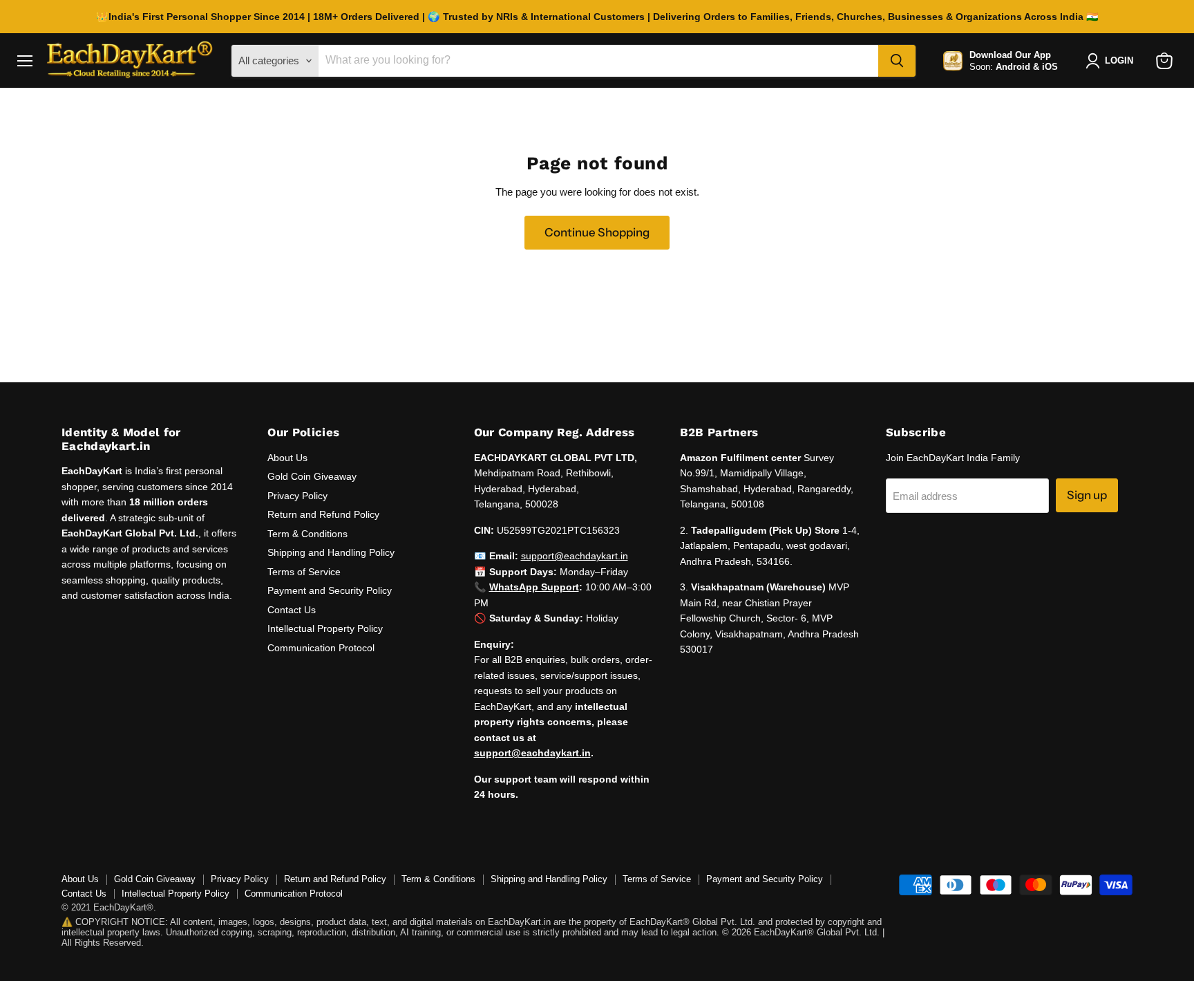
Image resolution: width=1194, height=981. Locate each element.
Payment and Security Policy (329, 590)
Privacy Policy (297, 495)
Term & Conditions (307, 533)
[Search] (897, 61)
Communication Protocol (321, 647)
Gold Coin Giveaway (312, 476)
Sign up (1087, 495)
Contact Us (291, 609)
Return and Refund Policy (323, 514)
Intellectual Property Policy (325, 628)
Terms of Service (304, 571)
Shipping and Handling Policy (331, 552)
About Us (287, 457)
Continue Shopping (597, 232)
